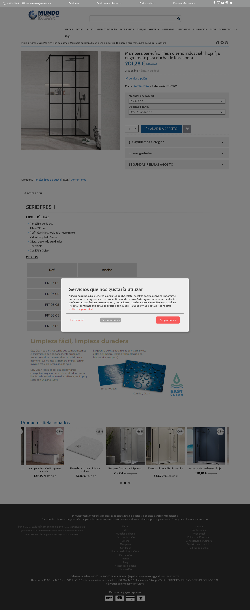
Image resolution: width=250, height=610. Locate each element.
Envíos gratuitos (147, 3)
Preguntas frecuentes (184, 3)
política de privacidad (81, 308)
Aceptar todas (168, 320)
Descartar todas (110, 320)
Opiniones (74, 3)
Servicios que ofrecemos (109, 3)
